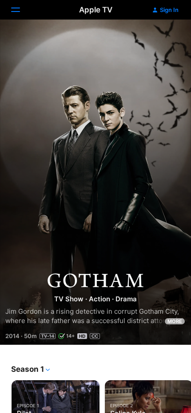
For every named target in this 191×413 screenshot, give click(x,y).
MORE (174, 321)
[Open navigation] (21, 9)
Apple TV (95, 9)
